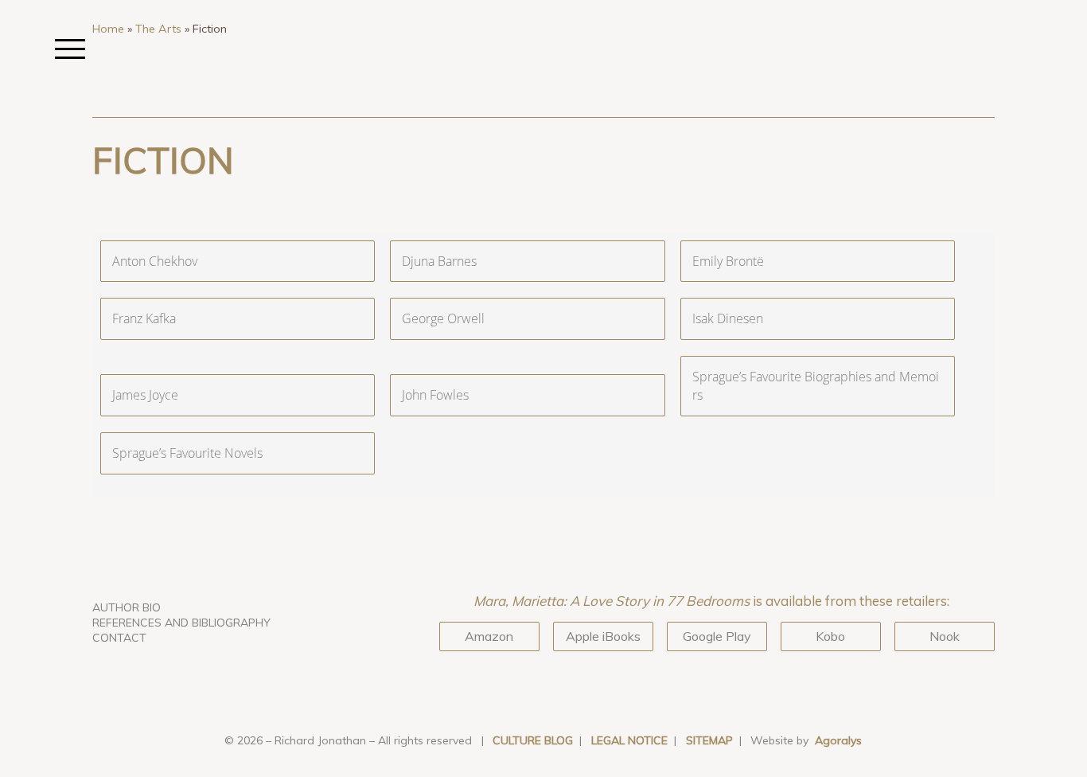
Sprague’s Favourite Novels (187, 453)
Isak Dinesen (727, 318)
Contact (119, 638)
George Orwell (443, 318)
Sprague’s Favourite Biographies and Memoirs (815, 386)
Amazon (489, 636)
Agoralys (838, 740)
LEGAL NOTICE (629, 740)
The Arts (158, 28)
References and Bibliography (181, 622)
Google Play (717, 636)
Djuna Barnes (439, 261)
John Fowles (435, 395)
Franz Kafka (144, 318)
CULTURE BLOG (533, 740)
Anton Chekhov (154, 261)
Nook (944, 636)
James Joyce (145, 395)
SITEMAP (709, 740)
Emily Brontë (728, 261)
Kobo (830, 636)
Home (108, 28)
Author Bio (126, 607)
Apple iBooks (603, 636)
